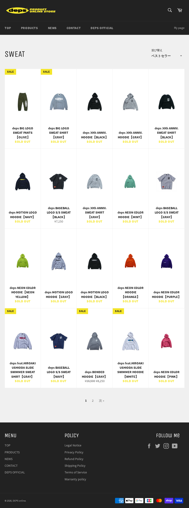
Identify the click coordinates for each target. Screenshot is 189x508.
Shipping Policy (75, 465)
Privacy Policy (74, 452)
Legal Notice (73, 445)
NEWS (52, 28)
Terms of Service (76, 472)
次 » (101, 400)
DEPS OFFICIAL (102, 28)
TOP (8, 28)
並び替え (156, 50)
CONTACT (74, 28)
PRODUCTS (29, 28)
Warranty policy (75, 479)
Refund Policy (74, 459)
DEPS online (19, 500)
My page (179, 28)
